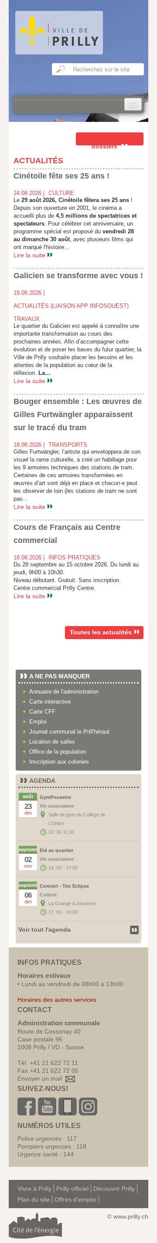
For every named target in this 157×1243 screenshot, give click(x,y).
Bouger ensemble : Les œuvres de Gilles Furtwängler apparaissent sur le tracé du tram (78, 414)
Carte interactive (50, 701)
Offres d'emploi (75, 1199)
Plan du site (33, 1199)
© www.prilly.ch (127, 1216)
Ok (61, 69)
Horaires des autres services (56, 999)
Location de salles (52, 741)
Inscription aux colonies (59, 761)
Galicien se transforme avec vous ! (78, 275)
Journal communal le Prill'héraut (69, 731)
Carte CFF (42, 711)
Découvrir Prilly (114, 1188)
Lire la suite (30, 255)
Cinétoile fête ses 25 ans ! (61, 176)
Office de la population (57, 751)
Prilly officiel (72, 1188)
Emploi (38, 721)
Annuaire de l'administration (64, 691)
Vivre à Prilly (34, 1188)
